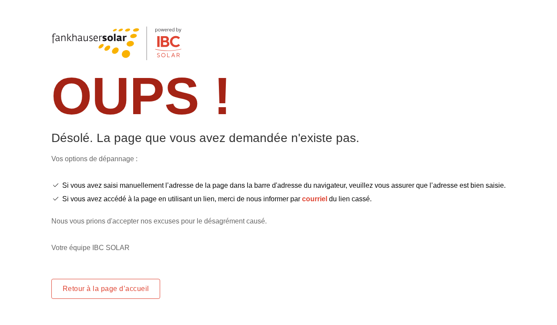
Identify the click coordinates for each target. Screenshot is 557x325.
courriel (314, 199)
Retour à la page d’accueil (106, 288)
